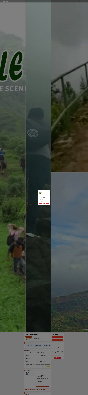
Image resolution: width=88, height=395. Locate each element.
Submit (43, 203)
